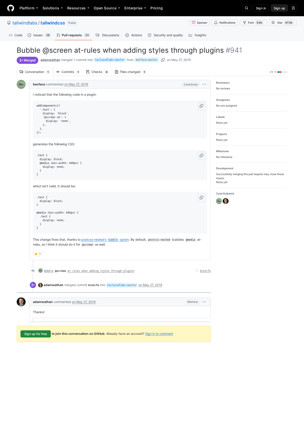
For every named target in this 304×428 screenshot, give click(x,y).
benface (39, 84)
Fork (255, 22)
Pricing (156, 8)
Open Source (105, 8)
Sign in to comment (159, 333)
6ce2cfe (205, 271)
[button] (204, 84)
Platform (27, 8)
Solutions (51, 8)
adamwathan (50, 60)
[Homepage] (10, 8)
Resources (76, 8)
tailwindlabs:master (110, 59)
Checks (101, 72)
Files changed (135, 72)
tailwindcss (53, 23)
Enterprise (133, 8)
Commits (72, 72)
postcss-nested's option (105, 239)
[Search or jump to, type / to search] (246, 8)
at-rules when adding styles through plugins (100, 271)
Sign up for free (35, 334)
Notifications (227, 22)
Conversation (39, 72)
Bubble (48, 271)
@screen (60, 271)
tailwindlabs (24, 23)
